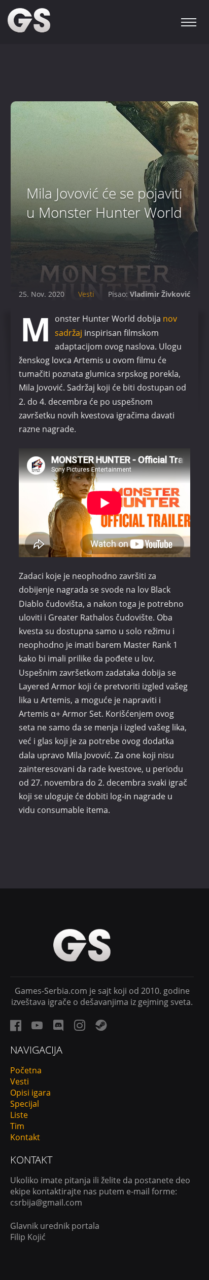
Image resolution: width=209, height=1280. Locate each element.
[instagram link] (79, 1025)
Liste (19, 1114)
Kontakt (25, 1137)
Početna (26, 1070)
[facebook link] (15, 1025)
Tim (17, 1126)
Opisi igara (30, 1092)
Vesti (86, 294)
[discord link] (58, 1025)
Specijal (24, 1103)
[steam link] (101, 1025)
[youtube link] (37, 1025)
